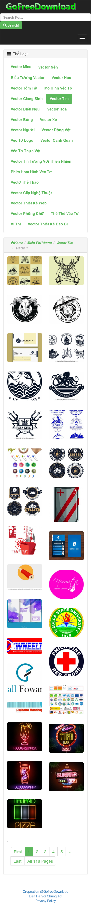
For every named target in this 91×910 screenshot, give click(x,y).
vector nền (48, 67)
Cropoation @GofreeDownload (45, 891)
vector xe (48, 119)
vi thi (16, 224)
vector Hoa (61, 77)
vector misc (21, 66)
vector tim (59, 98)
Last (17, 861)
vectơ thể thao (25, 182)
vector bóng (22, 119)
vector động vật (56, 129)
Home (18, 242)
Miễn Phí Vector (39, 242)
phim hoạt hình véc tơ (31, 171)
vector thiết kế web (29, 203)
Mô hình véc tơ (58, 88)
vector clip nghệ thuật (31, 192)
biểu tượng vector (28, 77)
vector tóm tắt (24, 88)
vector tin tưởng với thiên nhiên (41, 161)
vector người (23, 129)
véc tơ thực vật (25, 150)
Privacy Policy (45, 900)
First (18, 851)
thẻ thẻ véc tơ (65, 213)
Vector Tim (64, 242)
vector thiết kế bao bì (48, 224)
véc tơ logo (22, 140)
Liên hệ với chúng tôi (45, 896)
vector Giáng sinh (27, 98)
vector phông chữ (27, 213)
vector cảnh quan (56, 140)
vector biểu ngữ (25, 109)
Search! (13, 25)
